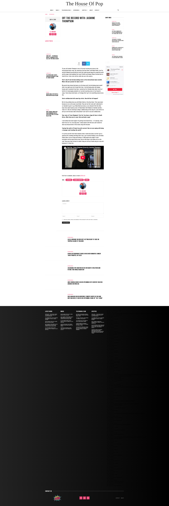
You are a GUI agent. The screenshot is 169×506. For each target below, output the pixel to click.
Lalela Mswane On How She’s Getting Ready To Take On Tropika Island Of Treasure (83, 240)
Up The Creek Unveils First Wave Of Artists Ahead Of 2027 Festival (51, 329)
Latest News (48, 311)
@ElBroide (82, 175)
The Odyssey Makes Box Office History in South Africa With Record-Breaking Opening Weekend (82, 328)
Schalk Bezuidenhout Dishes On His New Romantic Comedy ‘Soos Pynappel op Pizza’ (84, 254)
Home (46, 14)
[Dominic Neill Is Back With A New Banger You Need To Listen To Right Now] (108, 48)
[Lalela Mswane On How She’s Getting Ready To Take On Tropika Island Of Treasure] (55, 239)
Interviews (76, 10)
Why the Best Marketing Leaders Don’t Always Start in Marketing (97, 322)
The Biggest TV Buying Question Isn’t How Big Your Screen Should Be (117, 40)
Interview (69, 180)
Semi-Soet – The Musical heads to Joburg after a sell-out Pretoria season (52, 57)
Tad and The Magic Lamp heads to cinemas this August (82, 318)
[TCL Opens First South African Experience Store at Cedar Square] (52, 67)
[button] (118, 10)
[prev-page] (106, 62)
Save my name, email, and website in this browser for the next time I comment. (81, 219)
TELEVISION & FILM (81, 311)
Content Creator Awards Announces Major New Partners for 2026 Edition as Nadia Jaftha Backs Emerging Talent (97, 331)
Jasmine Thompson (78, 180)
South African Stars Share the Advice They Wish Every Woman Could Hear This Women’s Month (97, 326)
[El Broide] (53, 26)
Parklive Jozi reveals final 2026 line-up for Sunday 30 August (66, 329)
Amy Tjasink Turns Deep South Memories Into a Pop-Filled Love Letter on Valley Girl (52, 114)
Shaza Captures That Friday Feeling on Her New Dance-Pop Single (67, 325)
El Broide (53, 31)
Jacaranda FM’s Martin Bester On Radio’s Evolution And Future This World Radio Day (84, 269)
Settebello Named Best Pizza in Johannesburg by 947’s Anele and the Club (117, 32)
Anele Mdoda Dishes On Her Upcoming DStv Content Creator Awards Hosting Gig (85, 283)
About (91, 10)
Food (113, 29)
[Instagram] (53, 34)
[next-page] (108, 62)
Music (57, 10)
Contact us (48, 491)
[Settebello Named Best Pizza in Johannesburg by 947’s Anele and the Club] (108, 31)
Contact (97, 10)
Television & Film (66, 10)
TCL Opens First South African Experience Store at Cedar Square (52, 76)
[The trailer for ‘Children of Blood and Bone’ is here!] (108, 56)
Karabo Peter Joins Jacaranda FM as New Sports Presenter (116, 24)
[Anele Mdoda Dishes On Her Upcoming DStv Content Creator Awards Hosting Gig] (55, 282)
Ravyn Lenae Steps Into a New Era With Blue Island (52, 94)
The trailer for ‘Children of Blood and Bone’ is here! (117, 57)
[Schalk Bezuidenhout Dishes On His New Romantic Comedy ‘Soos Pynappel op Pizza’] (55, 253)
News (51, 10)
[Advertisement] (129, 102)
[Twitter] (55, 34)
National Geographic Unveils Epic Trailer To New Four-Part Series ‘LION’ (82, 315)
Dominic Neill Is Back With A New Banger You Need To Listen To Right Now (117, 49)
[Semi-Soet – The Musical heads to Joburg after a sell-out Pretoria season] (52, 47)
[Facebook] (50, 34)
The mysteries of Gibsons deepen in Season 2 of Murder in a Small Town (82, 324)
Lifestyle (84, 10)
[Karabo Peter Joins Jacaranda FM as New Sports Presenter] (108, 23)
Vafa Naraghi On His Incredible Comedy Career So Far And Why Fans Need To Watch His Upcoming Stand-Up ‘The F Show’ (85, 297)
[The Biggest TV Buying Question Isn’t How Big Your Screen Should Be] (108, 39)
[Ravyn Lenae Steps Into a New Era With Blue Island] (52, 86)
